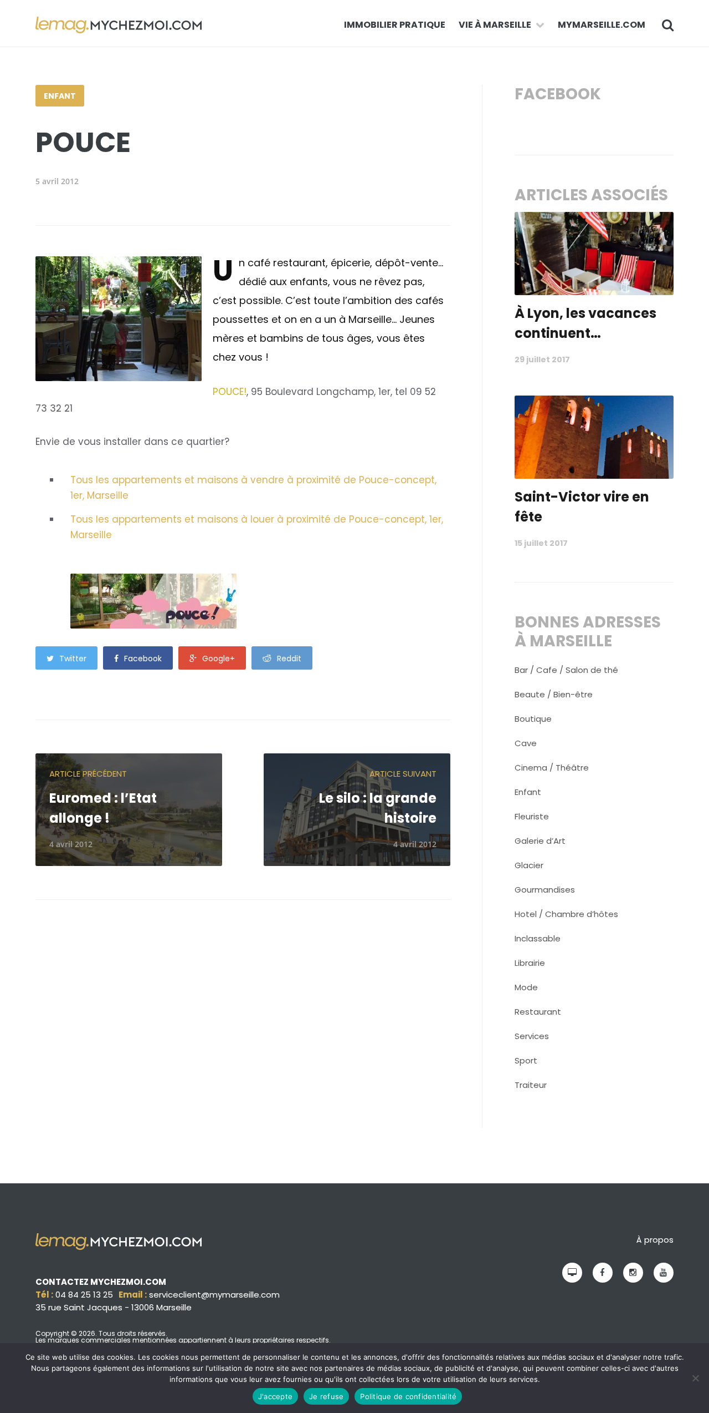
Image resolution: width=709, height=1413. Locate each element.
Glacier (529, 865)
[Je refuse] (695, 1378)
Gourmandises (545, 889)
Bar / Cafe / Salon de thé (566, 670)
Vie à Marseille (495, 24)
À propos (655, 1239)
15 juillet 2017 (541, 543)
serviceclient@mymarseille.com (214, 1294)
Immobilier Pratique (394, 24)
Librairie (530, 963)
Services (532, 1036)
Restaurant (538, 1011)
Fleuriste (532, 816)
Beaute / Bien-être (554, 694)
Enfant (60, 96)
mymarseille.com (601, 24)
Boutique (533, 719)
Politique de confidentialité (408, 1396)
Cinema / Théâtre (552, 767)
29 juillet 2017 (542, 359)
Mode (526, 987)
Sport (526, 1060)
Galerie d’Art (540, 841)
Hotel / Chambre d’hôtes (566, 914)
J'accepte (275, 1396)
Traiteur (531, 1085)
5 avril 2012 (57, 181)
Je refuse (326, 1396)
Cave (526, 743)
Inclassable (538, 938)
